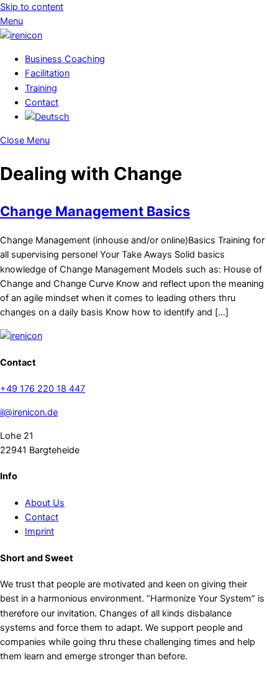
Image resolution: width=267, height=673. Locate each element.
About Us (45, 502)
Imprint (39, 531)
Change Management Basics (95, 211)
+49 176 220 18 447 (42, 388)
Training (41, 88)
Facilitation (47, 73)
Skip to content (31, 6)
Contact (41, 102)
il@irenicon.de (29, 412)
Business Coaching (65, 59)
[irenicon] (21, 35)
